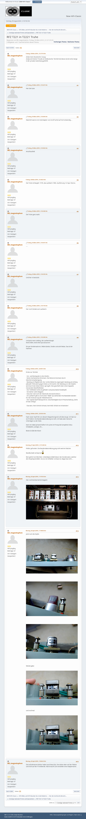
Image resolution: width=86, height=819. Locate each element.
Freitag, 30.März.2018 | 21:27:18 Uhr (36, 53)
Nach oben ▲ (78, 815)
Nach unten (10, 48)
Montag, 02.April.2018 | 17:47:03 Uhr (36, 476)
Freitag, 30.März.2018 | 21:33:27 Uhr (37, 85)
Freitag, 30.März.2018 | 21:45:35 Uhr (37, 274)
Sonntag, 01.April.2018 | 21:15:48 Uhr (36, 445)
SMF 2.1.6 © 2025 (9, 814)
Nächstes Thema (73, 42)
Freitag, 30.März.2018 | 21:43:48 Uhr (37, 211)
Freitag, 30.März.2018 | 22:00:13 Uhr (36, 368)
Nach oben (9, 791)
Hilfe (51, 815)
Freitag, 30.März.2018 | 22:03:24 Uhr (36, 413)
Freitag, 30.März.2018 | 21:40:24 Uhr (36, 179)
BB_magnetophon (15, 56)
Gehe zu (51, 803)
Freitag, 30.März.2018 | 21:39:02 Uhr (37, 148)
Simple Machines (18, 814)
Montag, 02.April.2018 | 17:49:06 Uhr (36, 530)
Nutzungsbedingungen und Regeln (63, 815)
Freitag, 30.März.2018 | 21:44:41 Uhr (37, 242)
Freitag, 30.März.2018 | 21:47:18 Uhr (37, 305)
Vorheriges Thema (60, 42)
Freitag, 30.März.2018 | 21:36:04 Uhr (37, 116)
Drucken (76, 48)
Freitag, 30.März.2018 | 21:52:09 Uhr (37, 337)
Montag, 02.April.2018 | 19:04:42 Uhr (36, 761)
